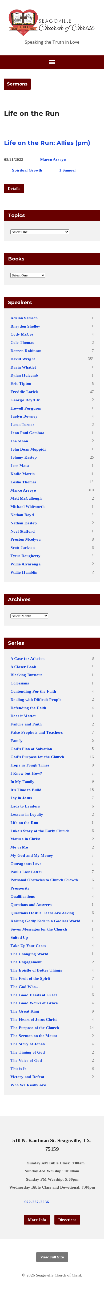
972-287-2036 (36, 1202)
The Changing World (29, 954)
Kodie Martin (22, 473)
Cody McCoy (22, 334)
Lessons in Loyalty (26, 814)
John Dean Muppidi (28, 449)
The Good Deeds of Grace (34, 995)
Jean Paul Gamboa (27, 432)
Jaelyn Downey (24, 416)
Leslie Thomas (23, 482)
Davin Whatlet (23, 367)
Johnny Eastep (23, 457)
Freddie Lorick (24, 391)
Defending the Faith (28, 707)
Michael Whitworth (27, 506)
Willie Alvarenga (25, 564)
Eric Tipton (20, 383)
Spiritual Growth (27, 170)
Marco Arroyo (53, 159)
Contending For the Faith (33, 691)
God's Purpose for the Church (37, 757)
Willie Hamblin (23, 572)
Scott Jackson (22, 547)
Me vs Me (19, 847)
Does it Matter (23, 715)
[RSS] (85, 1202)
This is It (18, 1068)
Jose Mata (19, 465)
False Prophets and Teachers (36, 732)
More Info (37, 1220)
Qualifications (22, 896)
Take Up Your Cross (28, 945)
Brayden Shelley (25, 326)
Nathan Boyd (22, 514)
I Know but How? (26, 773)
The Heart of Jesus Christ (33, 1019)
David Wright (22, 359)
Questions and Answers (30, 904)
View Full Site (52, 1257)
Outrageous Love (26, 863)
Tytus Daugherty (25, 555)
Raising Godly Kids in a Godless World (45, 921)
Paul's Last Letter (26, 872)
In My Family (22, 781)
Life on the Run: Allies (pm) (47, 142)
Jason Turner (22, 424)
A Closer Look (23, 666)
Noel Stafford (22, 531)
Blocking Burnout (26, 674)
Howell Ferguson (25, 408)
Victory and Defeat (27, 1076)
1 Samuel (67, 170)
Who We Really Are (28, 1085)
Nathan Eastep (23, 523)
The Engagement (26, 962)
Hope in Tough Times (29, 765)
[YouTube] (76, 1202)
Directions (67, 1220)
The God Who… (24, 986)
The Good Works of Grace (34, 1003)
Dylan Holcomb (24, 375)
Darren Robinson (25, 350)
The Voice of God (26, 1060)
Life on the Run (24, 822)
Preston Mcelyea (25, 539)
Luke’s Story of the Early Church (39, 831)
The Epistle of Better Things (36, 970)
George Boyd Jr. (25, 400)
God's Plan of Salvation (31, 749)
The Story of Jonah (27, 1044)
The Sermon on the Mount (33, 1035)
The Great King (24, 1011)
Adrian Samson (24, 318)
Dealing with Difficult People (36, 699)
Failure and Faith (26, 724)
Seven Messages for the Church (38, 929)
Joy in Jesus (21, 798)
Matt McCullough (26, 498)
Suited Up (19, 937)
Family (16, 740)
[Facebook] (68, 1202)
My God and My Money (31, 855)
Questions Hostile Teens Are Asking (42, 913)
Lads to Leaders (25, 806)
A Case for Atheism (27, 658)
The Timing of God (27, 1052)
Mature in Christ (25, 839)
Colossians (19, 683)
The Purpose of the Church (34, 1027)
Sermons (17, 84)
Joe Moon (19, 441)
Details (14, 188)
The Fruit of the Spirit (30, 978)
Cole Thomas (22, 342)
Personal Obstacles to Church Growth (44, 880)
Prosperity (20, 888)
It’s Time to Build (25, 790)
